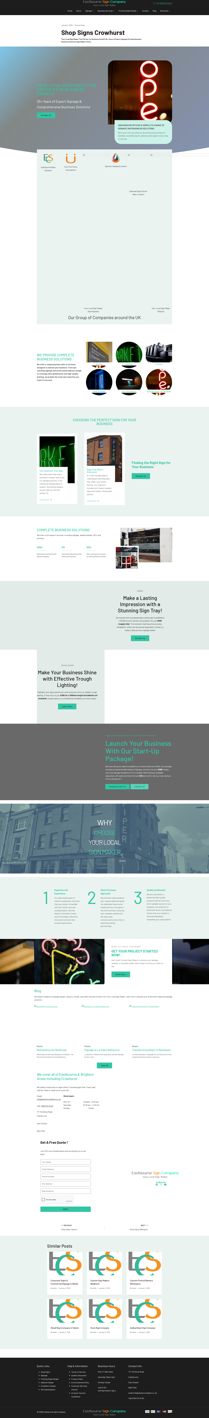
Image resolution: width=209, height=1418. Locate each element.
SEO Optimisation (129, 391)
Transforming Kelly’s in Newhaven (151, 1049)
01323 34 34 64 (165, 3)
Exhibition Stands (48, 1386)
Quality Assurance (78, 1375)
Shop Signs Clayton (69, 1227)
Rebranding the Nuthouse (52, 1049)
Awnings (129, 364)
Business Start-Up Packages (159, 391)
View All (104, 1065)
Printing (159, 364)
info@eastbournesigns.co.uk (49, 1099)
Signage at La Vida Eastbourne (102, 1049)
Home (69, 11)
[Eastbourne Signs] (48, 159)
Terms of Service (78, 1372)
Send (65, 1209)
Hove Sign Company (99, 1328)
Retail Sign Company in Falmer (65, 1328)
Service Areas (80, 25)
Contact (145, 11)
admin (55, 1288)
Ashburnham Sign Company (142, 1328)
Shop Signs (45, 1372)
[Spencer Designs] (116, 158)
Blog (154, 11)
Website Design (99, 391)
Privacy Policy (77, 1379)
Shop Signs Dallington (139, 1227)
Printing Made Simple (49, 1379)
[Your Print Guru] (71, 158)
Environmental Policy (80, 1382)
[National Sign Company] (145, 171)
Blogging (40, 1046)
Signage (99, 364)
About (78, 11)
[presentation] (65, 1263)
